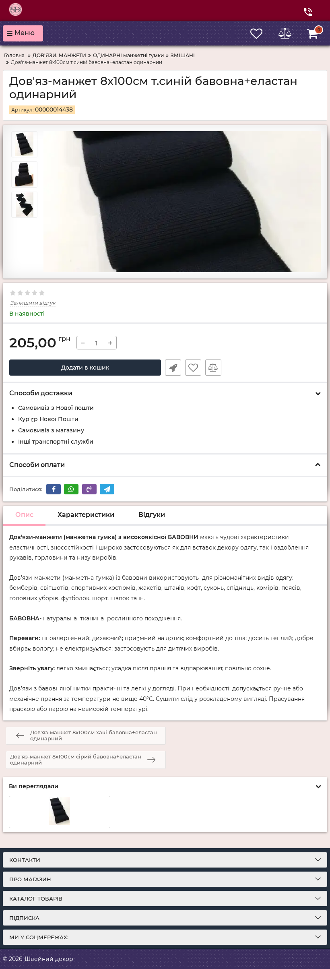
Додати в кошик (85, 367)
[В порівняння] (213, 368)
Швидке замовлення (173, 368)
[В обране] (193, 368)
